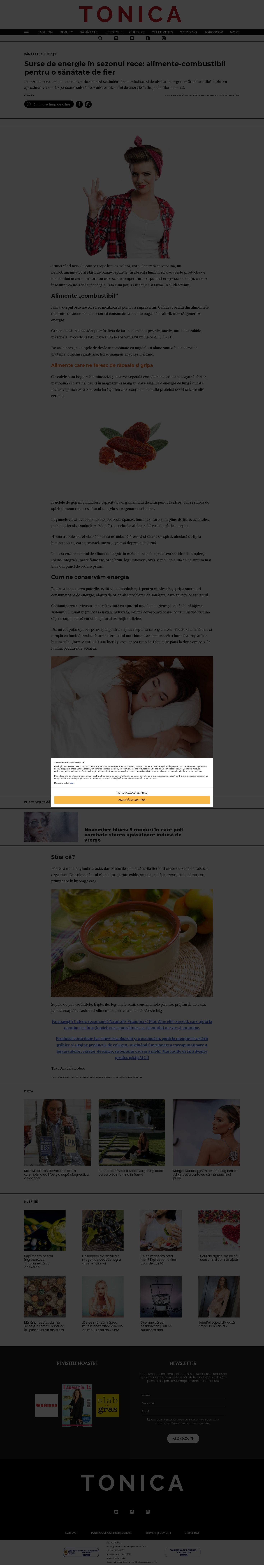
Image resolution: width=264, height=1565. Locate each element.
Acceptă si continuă (132, 800)
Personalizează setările (132, 793)
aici (72, 783)
